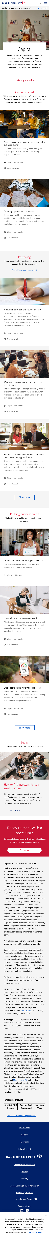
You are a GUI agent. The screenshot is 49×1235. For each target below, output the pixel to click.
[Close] (46, 1215)
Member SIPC (26, 1010)
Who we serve (24, 1128)
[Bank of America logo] (13, 3)
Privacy (25, 1171)
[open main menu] (45, 3)
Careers (24, 1135)
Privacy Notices (35, 1232)
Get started (24, 850)
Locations (24, 1142)
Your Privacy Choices (24, 1199)
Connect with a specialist (24, 1164)
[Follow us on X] (27, 1211)
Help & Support (24, 1149)
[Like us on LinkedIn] (21, 1211)
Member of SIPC (20, 1080)
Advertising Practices (24, 1192)
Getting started (24, 80)
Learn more (14, 810)
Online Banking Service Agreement (24, 1186)
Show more (24, 497)
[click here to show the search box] (41, 3)
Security (24, 1179)
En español (42, 8)
